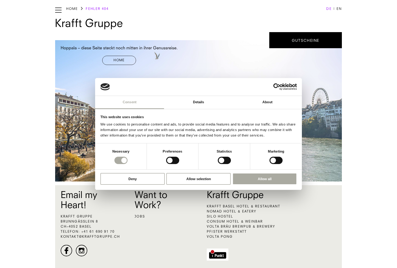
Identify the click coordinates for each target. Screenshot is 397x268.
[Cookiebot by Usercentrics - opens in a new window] (277, 86)
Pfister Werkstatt (227, 231)
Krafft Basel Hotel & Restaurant (243, 206)
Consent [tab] (129, 102)
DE (329, 9)
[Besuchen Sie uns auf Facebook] (66, 250)
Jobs (140, 216)
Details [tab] (198, 102)
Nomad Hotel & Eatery (231, 211)
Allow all (265, 179)
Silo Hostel (220, 216)
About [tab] (267, 102)
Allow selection (198, 179)
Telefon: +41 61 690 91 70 (88, 231)
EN (339, 9)
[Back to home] (89, 24)
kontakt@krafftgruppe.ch (90, 236)
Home (72, 9)
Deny (132, 179)
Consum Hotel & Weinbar (235, 221)
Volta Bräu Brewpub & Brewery (241, 226)
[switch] (172, 160)
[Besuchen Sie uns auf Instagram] (81, 250)
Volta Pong (220, 236)
